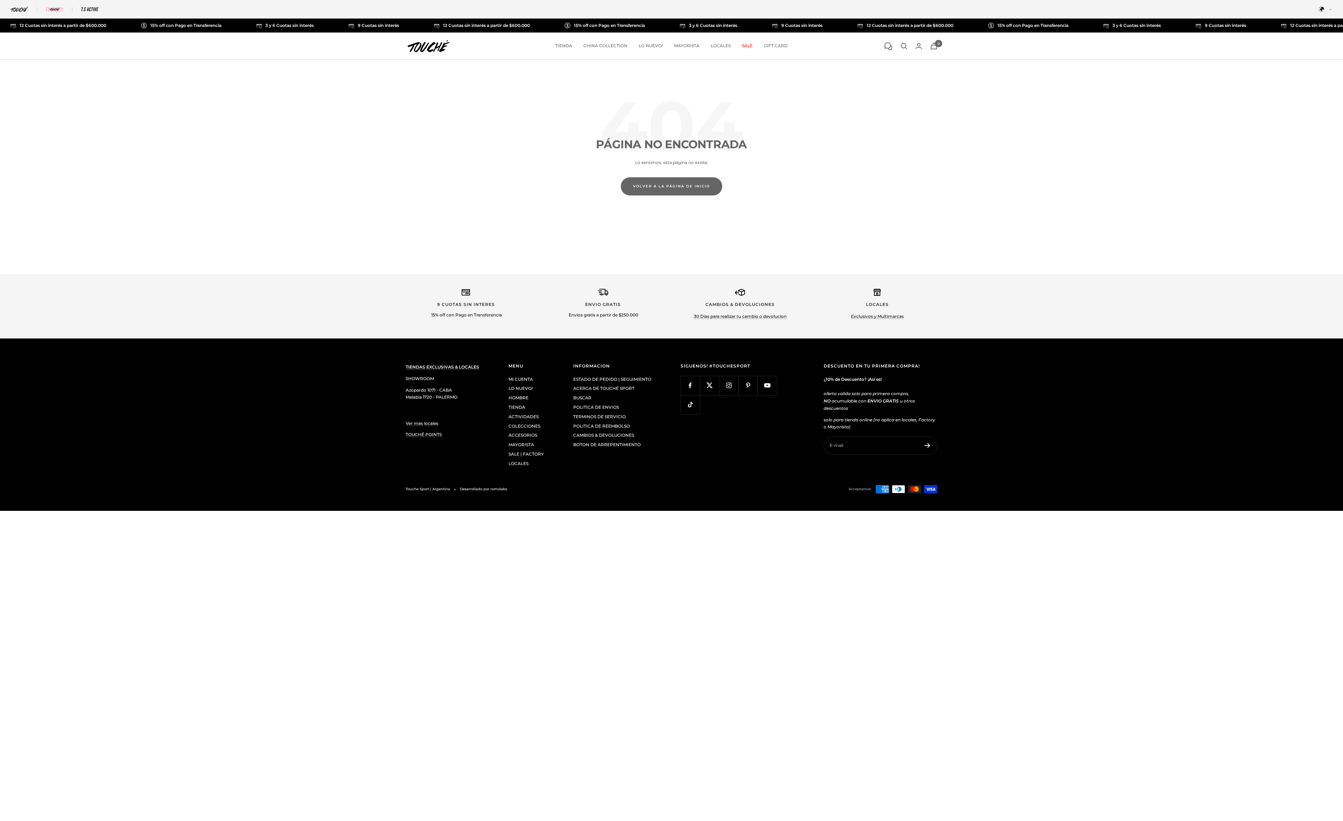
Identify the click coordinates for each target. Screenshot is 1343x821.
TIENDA (563, 45)
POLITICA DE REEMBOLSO (601, 426)
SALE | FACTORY (526, 454)
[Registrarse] (927, 445)
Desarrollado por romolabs (483, 489)
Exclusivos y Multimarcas (877, 316)
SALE (747, 45)
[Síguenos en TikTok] (690, 404)
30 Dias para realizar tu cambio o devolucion (740, 316)
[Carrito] (933, 46)
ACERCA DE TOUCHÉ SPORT (603, 388)
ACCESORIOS (523, 435)
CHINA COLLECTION (605, 45)
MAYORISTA (686, 45)
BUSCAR (582, 397)
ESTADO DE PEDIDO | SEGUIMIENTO (612, 379)
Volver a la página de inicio (671, 186)
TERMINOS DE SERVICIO (599, 416)
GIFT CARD (776, 45)
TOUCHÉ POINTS (424, 434)
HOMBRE (518, 397)
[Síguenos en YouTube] (767, 385)
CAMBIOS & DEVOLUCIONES (603, 435)
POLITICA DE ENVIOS (596, 407)
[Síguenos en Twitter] (709, 385)
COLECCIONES (524, 426)
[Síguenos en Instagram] (728, 385)
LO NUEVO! (651, 45)
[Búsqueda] (904, 46)
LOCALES (721, 45)
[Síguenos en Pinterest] (748, 385)
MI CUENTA (521, 379)
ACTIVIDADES (524, 416)
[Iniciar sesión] (919, 46)
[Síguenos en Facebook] (690, 385)
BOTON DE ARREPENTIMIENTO (607, 444)
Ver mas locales (422, 423)
